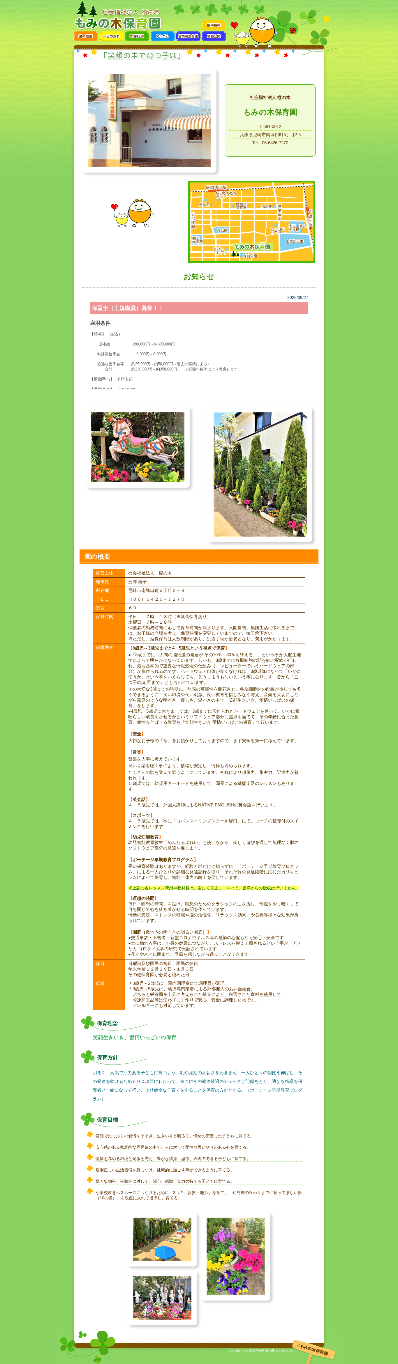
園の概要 (86, 36)
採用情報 (214, 25)
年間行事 (137, 36)
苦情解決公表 (188, 36)
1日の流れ (111, 36)
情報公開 (214, 36)
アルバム (163, 36)
